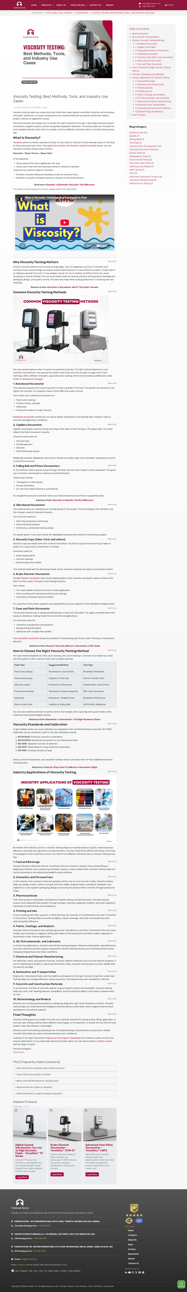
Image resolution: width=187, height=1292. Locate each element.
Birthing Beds (135, 139)
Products (46, 5)
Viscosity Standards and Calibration (148, 74)
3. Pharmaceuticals (144, 88)
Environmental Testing (139, 159)
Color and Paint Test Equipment (143, 146)
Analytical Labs (136, 132)
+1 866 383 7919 (39, 1238)
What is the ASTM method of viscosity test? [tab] (38, 1081)
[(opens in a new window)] (126, 1273)
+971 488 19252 (39, 1251)
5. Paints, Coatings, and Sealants (150, 94)
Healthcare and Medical (140, 166)
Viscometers (82, 13)
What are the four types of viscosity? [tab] (34, 1087)
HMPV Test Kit (135, 170)
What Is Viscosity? (140, 33)
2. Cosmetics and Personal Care (149, 84)
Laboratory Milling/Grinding (141, 180)
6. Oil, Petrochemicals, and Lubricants (152, 98)
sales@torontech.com (151, 4)
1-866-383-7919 (148, 6)
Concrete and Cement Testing (142, 149)
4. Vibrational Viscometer (146, 54)
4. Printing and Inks (143, 91)
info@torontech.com (29, 1259)
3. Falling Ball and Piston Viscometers (152, 50)
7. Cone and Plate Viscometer (148, 64)
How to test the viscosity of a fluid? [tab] (34, 1074)
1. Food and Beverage (145, 81)
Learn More (22, 1177)
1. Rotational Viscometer (146, 44)
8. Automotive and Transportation (150, 105)
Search (109, 5)
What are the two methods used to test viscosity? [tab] (41, 1068)
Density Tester (135, 153)
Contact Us (95, 5)
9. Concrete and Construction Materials (153, 108)
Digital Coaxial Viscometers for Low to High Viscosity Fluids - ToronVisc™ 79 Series (29, 1150)
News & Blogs (78, 5)
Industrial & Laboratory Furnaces (144, 176)
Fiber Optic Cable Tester (140, 163)
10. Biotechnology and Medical (149, 111)
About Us (61, 5)
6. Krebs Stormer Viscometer (148, 61)
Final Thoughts (139, 115)
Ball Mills (133, 136)
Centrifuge (134, 143)
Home (34, 5)
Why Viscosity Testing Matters (145, 37)
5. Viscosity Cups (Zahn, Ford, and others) (154, 57)
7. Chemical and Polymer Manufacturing (153, 101)
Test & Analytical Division (58, 13)
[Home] (19, 5)
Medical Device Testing (139, 183)
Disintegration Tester (138, 156)
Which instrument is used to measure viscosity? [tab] (40, 1093)
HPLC (131, 173)
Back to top (112, 261)
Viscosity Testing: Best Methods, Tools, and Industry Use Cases (123, 13)
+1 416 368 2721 (44, 1226)
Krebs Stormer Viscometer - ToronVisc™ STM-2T (63, 1147)
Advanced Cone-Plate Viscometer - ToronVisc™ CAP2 (99, 1147)
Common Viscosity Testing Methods (148, 40)
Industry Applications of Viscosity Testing (150, 77)
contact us (21, 1265)
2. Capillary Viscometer (145, 47)
